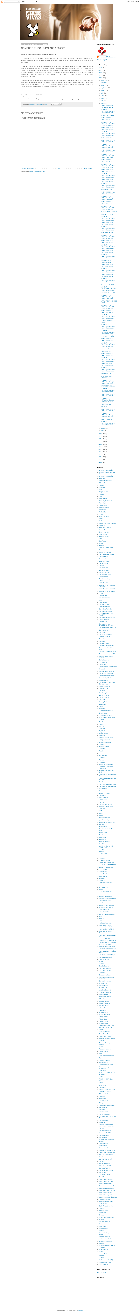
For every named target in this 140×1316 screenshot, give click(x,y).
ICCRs (101, 811)
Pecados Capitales (104, 1060)
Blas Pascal (102, 541)
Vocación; (102, 1258)
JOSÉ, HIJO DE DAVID (107, 232)
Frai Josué (102, 760)
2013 (101, 454)
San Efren (102, 1157)
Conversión (102, 632)
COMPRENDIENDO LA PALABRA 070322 (107, 354)
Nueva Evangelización (105, 957)
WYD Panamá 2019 (105, 1262)
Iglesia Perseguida (104, 817)
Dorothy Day (102, 704)
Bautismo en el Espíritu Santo (107, 523)
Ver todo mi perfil (102, 60)
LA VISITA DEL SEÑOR (107, 115)
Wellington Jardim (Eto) (106, 1260)
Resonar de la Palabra (105, 1133)
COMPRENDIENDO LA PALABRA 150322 (107, 275)
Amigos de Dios (103, 492)
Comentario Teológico (105, 609)
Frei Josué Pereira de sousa (107, 786)
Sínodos (101, 1219)
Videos (101, 1251)
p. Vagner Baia (103, 1023)
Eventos (101, 744)
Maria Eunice (103, 876)
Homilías (101, 802)
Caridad (101, 565)
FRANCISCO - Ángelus (106, 764)
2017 (101, 444)
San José (102, 1161)
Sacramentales (103, 1143)
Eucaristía (102, 735)
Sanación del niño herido (106, 1181)
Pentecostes (102, 1071)
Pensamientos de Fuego (106, 1064)
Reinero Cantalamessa (106, 1124)
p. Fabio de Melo (104, 1005)
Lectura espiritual (104, 856)
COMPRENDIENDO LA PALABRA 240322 (107, 180)
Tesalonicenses (103, 1224)
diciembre (104, 80)
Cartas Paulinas (103, 577)
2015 (101, 449)
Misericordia (102, 903)
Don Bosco (102, 690)
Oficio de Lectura (104, 959)
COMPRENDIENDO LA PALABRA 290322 (107, 128)
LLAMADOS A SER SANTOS (106, 376)
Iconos (101, 813)
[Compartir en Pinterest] (60, 104)
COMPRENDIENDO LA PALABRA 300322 (107, 118)
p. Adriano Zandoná (105, 990)
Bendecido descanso (105, 530)
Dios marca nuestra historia (107, 675)
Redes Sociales (103, 1120)
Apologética (102, 512)
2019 (101, 439)
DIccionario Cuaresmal (106, 673)
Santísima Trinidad (104, 1199)
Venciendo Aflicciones (105, 1241)
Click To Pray (103, 602)
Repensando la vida (105, 1130)
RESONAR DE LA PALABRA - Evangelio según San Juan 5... (108, 111)
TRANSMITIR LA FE (106, 189)
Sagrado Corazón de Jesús (107, 1150)
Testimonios (102, 1226)
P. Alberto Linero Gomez (106, 992)
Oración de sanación (105, 968)
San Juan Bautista (104, 1163)
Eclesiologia (102, 708)
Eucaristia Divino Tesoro (106, 737)
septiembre (104, 88)
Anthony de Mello (104, 507)
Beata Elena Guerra (105, 527)
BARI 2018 (102, 518)
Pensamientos (103, 1062)
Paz (100, 1058)
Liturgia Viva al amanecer (106, 863)
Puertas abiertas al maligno (107, 1105)
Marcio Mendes (103, 874)
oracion (101, 961)
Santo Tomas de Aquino (106, 1206)
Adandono (102, 478)
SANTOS (101, 1208)
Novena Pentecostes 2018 (107, 946)
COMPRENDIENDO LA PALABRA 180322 (107, 241)
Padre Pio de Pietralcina (106, 1034)
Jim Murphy (102, 837)
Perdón (101, 1077)
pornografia (102, 1085)
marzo (103, 103)
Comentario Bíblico (104, 607)
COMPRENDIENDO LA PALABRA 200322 (107, 223)
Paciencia (102, 1029)
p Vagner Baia (103, 988)
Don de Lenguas (104, 695)
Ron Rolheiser (103, 1137)
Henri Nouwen (103, 797)
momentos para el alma (106, 907)
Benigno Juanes (104, 536)
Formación (102, 757)
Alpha (100, 489)
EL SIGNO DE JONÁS (107, 336)
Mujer (100, 916)
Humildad (102, 809)
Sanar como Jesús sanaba (107, 1186)
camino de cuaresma (105, 552)
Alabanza (102, 487)
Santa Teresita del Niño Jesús (108, 1197)
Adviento (101, 485)
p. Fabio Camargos (104, 1003)
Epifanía (101, 724)
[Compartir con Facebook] (58, 104)
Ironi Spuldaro (103, 826)
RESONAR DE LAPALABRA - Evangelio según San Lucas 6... (109, 288)
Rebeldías (102, 1109)
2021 (101, 434)
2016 (101, 447)
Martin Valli (102, 878)
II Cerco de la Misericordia (107, 822)
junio (102, 95)
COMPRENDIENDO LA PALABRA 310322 (107, 106)
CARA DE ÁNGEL (106, 349)
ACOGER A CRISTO (107, 214)
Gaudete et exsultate (105, 791)
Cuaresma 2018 (104, 643)
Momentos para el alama (106, 905)
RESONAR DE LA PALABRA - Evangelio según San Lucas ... (108, 155)
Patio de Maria (103, 1051)
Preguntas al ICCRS (105, 1092)
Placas (101, 1083)
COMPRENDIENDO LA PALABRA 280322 (107, 141)
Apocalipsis (102, 509)
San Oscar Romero (104, 1175)
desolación (102, 669)
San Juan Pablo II (104, 1168)
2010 (101, 462)
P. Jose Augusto (103, 1012)
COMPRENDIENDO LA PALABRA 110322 (107, 311)
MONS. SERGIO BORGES (107, 914)
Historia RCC (103, 800)
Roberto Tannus (103, 1135)
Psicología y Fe (103, 1101)
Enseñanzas (102, 722)
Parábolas (102, 1041)
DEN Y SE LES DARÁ (107, 284)
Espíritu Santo (103, 731)
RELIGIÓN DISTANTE (107, 137)
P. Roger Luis (103, 1019)
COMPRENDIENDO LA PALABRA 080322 (107, 339)
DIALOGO (104, 407)
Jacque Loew (103, 832)
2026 (101, 68)
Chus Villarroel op (104, 598)
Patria (100, 1053)
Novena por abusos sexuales (107, 949)
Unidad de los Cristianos (106, 1239)
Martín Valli (102, 880)
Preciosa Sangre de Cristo (107, 1089)
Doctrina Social (103, 688)
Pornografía (102, 1087)
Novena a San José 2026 (106, 929)
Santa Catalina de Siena (106, 1188)
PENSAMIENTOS (106, 351)
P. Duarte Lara (103, 999)
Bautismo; (102, 525)
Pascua (101, 1047)
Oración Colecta (104, 966)
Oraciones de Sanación (106, 975)
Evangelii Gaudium (104, 740)
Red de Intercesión (104, 1114)
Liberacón (102, 858)
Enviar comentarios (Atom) (37, 171)
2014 (101, 452)
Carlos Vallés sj (103, 568)
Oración (101, 964)
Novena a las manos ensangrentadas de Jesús (106, 926)
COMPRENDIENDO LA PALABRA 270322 (107, 150)
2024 (101, 73)
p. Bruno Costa (103, 994)
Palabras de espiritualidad (107, 1038)
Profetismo (102, 1096)
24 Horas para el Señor (106, 470)
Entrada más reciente (28, 168)
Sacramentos (103, 1145)
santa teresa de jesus (105, 1195)
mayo (102, 98)
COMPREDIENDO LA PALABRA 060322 (107, 364)
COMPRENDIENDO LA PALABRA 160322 (107, 265)
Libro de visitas (101, 1272)
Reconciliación (103, 1112)
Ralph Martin (103, 1107)
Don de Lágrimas (104, 693)
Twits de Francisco (104, 1236)
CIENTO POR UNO (106, 419)
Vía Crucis (102, 1243)
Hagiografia (102, 795)
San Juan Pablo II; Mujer (106, 1170)
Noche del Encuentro (105, 923)
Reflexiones (102, 1122)
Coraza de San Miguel (105, 634)
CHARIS (101, 593)
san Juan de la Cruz (105, 1166)
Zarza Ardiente (103, 1264)
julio (102, 93)
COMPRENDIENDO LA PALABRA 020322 (107, 410)
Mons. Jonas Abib (104, 909)
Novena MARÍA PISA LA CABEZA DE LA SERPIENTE (107, 939)
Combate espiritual (104, 604)
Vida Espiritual (103, 1249)
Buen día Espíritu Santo (106, 548)
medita (101, 889)
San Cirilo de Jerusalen (106, 1154)
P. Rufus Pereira (103, 1021)
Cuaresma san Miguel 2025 (107, 654)
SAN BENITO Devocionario (107, 1152)
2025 (101, 70)
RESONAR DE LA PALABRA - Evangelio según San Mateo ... (108, 197)
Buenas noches (103, 550)
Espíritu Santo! (103, 733)
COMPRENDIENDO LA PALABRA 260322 (107, 160)
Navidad (101, 918)
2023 (101, 75)
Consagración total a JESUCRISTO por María (106, 624)
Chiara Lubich (103, 595)
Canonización (103, 559)
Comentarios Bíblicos (105, 611)
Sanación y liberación (105, 1183)
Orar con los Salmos (105, 981)
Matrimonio (102, 885)
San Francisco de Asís (105, 1159)
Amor (100, 496)
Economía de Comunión (106, 711)
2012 (101, 457)
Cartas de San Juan (105, 574)
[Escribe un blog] (54, 104)
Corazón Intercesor (104, 637)
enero (103, 430)
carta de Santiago (104, 572)
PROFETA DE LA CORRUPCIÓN (106, 261)
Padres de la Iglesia (105, 1036)
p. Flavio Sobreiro (104, 1008)
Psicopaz (101, 1103)
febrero (103, 428)
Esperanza (102, 728)
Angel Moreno (103, 498)
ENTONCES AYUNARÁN (108, 386)
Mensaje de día (103, 894)
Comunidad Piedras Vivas (108, 57)
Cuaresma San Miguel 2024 (107, 652)
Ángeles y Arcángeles (105, 501)
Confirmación (103, 622)
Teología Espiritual (104, 1221)
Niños (100, 921)
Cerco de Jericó (103, 583)
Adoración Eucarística (105, 480)
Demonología (103, 662)
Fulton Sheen (103, 788)
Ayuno (101, 514)
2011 (101, 459)
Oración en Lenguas (105, 970)
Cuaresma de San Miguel (106, 645)
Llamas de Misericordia (106, 867)
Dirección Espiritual (105, 678)
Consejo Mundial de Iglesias (107, 628)
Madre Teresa (103, 871)
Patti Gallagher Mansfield (106, 1055)
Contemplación (103, 630)
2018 (101, 441)
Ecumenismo (103, 713)
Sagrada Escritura (104, 1148)
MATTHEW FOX (103, 887)
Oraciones (102, 972)
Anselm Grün (103, 505)
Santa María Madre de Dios (107, 1190)
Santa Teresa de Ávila (105, 1192)
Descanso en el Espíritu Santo (108, 666)
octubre (103, 85)
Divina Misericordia (104, 686)
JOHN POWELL (103, 839)
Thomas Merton (103, 1228)
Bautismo (102, 521)
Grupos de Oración (104, 793)
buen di (101, 543)
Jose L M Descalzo (104, 841)
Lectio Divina (103, 854)
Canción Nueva (103, 556)
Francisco (102, 762)
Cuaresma (102, 641)
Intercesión (102, 824)
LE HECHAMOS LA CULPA (109, 212)
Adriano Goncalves (104, 483)
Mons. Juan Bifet (104, 912)
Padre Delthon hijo (104, 1032)
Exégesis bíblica (104, 746)
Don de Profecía (104, 697)
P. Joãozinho (103, 1010)
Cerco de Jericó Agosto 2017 (107, 589)
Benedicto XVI (103, 534)
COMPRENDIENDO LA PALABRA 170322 (107, 251)
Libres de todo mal (104, 860)
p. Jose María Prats (104, 1014)
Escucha (101, 726)
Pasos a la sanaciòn (105, 1049)
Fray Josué (102, 782)
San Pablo (102, 1177)
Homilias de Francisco (105, 804)
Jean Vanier (102, 835)
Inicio (58, 168)
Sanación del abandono (106, 1179)
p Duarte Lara (103, 983)
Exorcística (102, 749)
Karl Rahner (102, 844)
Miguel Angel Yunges (105, 896)
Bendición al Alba (104, 532)
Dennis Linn (102, 664)
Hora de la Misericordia (106, 806)
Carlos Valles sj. (103, 570)
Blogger (80, 1311)
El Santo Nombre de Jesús (107, 717)
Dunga (101, 706)
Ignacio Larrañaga (104, 820)
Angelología (102, 503)
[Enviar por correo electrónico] (52, 104)
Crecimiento (102, 639)
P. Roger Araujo (103, 1017)
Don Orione (102, 699)
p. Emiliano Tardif (104, 1001)
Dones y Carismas (104, 702)
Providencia (102, 1098)
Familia (101, 751)
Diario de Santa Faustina (106, 671)
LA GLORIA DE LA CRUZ (108, 293)
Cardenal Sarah (103, 563)
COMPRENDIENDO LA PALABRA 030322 (107, 395)
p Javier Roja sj (103, 985)
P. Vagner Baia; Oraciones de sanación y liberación (107, 1026)
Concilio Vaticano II (104, 619)
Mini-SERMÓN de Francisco (107, 898)
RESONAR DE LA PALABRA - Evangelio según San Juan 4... (108, 146)
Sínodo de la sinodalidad (106, 1217)
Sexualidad (102, 1212)
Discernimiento (103, 680)
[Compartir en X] (56, 104)
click (100, 600)
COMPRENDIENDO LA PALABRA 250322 (107, 170)
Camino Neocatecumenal (106, 554)
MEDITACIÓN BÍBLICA (105, 892)
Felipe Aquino (103, 755)
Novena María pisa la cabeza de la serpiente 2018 (107, 943)
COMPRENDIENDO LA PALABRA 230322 (107, 192)
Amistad (101, 494)
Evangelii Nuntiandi (105, 742)
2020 (101, 436)
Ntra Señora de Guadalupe (107, 955)
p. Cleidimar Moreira (105, 996)
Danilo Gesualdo (104, 660)
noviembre (104, 83)
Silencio (101, 1215)
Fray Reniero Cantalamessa (107, 784)
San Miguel (102, 1172)
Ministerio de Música (105, 900)
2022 (101, 78)
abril (102, 101)
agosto (103, 90)
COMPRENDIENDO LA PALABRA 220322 (107, 202)
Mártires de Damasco (105, 883)
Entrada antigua (87, 168)
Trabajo (101, 1230)
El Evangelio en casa (105, 715)
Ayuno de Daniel (104, 516)
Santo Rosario (103, 1204)
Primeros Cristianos (105, 1094)
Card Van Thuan (104, 561)
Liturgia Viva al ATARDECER (107, 865)
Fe (100, 753)
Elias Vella (102, 720)
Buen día (101, 545)
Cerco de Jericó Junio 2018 (107, 591)
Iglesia (101, 815)
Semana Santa (103, 1210)
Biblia (100, 539)
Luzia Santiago (103, 869)
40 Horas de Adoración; (106, 476)
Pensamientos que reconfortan (104, 1067)
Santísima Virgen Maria (106, 1201)
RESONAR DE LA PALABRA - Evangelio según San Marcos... (108, 423)
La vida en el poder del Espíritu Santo (106, 846)
